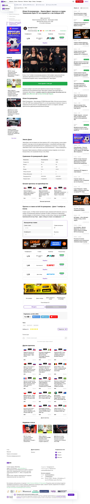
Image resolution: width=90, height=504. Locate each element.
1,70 (63, 216)
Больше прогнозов (45, 201)
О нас (8, 449)
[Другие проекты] (4, 1)
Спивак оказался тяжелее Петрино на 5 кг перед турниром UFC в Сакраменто (81, 53)
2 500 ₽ (62, 274)
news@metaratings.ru (49, 474)
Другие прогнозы (29, 345)
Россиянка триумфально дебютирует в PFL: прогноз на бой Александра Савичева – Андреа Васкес (45, 355)
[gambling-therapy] (53, 491)
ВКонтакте (32, 93)
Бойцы (34, 1)
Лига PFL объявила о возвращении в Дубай (79, 209)
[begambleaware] (44, 491)
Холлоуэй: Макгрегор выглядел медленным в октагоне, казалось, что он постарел (80, 86)
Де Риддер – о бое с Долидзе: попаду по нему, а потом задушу (81, 219)
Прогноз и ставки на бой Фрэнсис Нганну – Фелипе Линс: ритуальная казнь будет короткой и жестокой (30, 384)
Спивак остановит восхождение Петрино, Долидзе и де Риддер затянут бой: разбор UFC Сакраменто (13, 132)
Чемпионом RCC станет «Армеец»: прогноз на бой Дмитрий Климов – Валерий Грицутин (59, 354)
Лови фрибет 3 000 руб (45, 83)
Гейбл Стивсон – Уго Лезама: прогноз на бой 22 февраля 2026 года (59, 410)
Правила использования (12, 453)
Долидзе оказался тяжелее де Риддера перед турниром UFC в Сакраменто (81, 63)
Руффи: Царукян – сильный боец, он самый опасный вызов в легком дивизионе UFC (81, 117)
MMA (24, 325)
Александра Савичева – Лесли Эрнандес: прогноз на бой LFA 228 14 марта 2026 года (45, 410)
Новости (11, 1)
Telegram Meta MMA (52, 4)
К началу (11, 12)
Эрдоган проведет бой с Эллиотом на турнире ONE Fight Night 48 (80, 107)
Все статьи (14, 138)
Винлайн (36, 325)
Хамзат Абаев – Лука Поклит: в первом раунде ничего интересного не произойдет (60, 368)
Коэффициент (27, 231)
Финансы (33, 452)
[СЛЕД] (67, 192)
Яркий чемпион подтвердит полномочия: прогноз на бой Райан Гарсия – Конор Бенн (60, 192)
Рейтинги (26, 1)
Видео (30, 1)
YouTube (39, 93)
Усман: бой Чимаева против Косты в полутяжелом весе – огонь (81, 96)
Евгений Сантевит (33, 27)
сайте (27, 93)
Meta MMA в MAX (18, 4)
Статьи (15, 1)
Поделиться (61, 329)
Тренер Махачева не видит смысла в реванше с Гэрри (80, 14)
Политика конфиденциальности (13, 456)
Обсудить (34, 306)
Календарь (39, 1)
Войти (86, 1)
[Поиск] (73, 1)
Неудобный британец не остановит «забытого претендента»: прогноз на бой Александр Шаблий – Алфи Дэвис (45, 369)
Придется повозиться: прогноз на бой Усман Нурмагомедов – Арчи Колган (29, 354)
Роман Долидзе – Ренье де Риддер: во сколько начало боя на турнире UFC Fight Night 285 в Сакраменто (81, 149)
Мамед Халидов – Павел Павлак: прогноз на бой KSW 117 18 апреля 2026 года (29, 397)
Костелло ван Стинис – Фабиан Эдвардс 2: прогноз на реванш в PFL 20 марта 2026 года (29, 410)
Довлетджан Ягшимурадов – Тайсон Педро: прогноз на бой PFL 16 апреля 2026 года (60, 397)
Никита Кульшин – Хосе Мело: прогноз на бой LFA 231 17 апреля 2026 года (45, 397)
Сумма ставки (27, 225)
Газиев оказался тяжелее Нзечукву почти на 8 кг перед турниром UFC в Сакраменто (81, 74)
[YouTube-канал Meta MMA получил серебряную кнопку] (12, 491)
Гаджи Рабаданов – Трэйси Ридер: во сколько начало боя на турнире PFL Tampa (81, 190)
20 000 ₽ (62, 38)
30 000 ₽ (62, 265)
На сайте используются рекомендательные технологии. (19, 487)
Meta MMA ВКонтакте (29, 4)
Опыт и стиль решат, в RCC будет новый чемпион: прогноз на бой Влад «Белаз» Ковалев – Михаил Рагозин (29, 369)
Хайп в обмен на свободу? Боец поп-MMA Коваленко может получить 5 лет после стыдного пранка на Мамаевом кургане (45, 439)
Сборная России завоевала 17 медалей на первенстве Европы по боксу (81, 24)
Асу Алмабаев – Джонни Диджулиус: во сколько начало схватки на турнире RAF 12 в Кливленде (80, 229)
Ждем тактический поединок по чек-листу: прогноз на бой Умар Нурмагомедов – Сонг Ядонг (44, 193)
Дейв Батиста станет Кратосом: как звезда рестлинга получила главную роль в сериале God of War (60, 439)
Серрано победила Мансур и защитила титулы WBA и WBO (81, 43)
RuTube (44, 93)
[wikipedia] (26, 491)
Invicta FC (29, 325)
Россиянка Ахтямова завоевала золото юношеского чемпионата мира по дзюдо (81, 240)
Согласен (71, 494)
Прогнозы (20, 1)
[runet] (8, 491)
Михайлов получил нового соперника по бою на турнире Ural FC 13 (81, 129)
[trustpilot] (35, 491)
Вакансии (9, 451)
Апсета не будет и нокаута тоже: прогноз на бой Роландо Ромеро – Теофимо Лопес (29, 192)
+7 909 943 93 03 (48, 476)
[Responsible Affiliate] (62, 491)
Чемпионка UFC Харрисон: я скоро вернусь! (81, 171)
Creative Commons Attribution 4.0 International (36, 483)
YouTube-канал (41, 4)
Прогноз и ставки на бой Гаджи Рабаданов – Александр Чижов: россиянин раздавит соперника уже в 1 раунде (45, 384)
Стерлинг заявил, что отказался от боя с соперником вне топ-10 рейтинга (81, 180)
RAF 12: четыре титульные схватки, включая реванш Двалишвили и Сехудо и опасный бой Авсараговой (29, 439)
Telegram (50, 93)
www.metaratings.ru (22, 468)
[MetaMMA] (10, 463)
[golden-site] (18, 491)
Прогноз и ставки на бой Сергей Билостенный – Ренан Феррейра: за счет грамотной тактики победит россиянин (60, 384)
